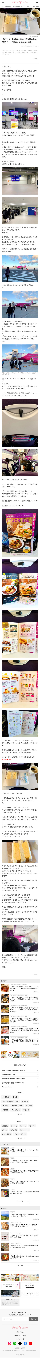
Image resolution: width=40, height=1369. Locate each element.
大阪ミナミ (16, 1110)
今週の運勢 (14, 1130)
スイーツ (14, 1126)
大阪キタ (6, 1097)
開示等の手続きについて (31, 1350)
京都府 (6, 1110)
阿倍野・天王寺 (17, 1105)
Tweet (35, 59)
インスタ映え (7, 1134)
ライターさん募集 (20, 1335)
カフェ (5, 1130)
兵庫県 (6, 1105)
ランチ (24, 1134)
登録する (34, 1319)
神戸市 (26, 1101)
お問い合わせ (20, 1332)
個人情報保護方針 (7, 1350)
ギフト (17, 1134)
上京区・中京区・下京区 (11, 1101)
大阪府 (30, 1105)
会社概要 (17, 1348)
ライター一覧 (20, 1339)
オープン (32, 1126)
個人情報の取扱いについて (18, 1350)
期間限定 (5, 1126)
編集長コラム (8, 6)
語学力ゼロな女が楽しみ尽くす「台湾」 (21, 6)
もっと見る (19, 1114)
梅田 (15, 1097)
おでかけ (23, 1126)
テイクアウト (25, 1130)
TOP (2, 6)
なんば (27, 1110)
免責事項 (23, 1348)
